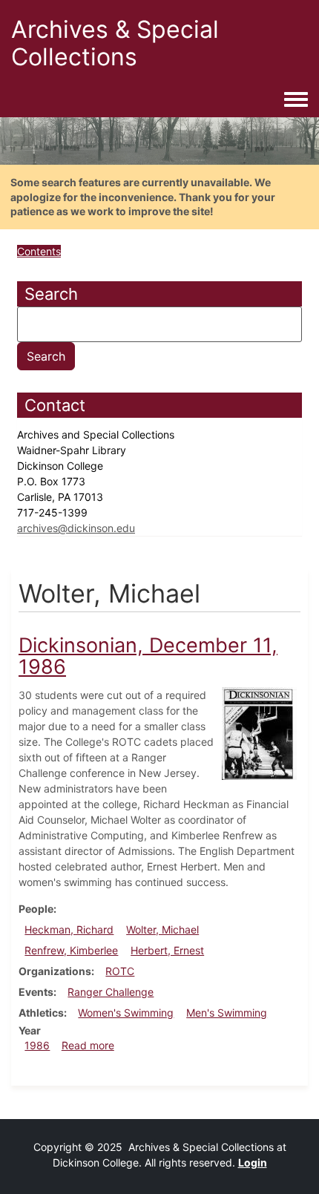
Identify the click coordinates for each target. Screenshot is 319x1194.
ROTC (119, 971)
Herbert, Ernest (167, 950)
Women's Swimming (126, 1012)
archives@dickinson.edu (76, 528)
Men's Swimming (226, 1012)
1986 (37, 1045)
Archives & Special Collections (115, 43)
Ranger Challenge (111, 991)
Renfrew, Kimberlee (71, 950)
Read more (88, 1045)
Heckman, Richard (69, 929)
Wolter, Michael (162, 929)
